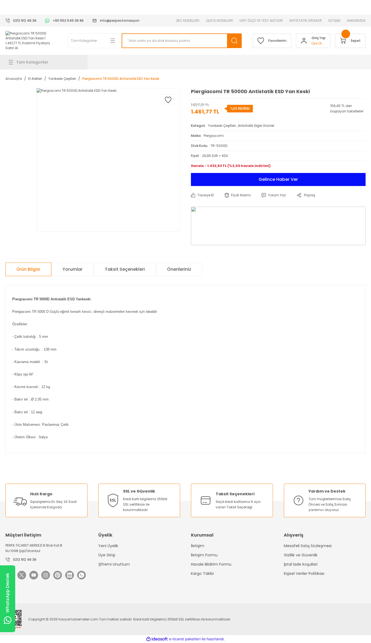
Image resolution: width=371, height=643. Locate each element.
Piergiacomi (214, 135)
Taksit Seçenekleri (125, 269)
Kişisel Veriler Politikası (304, 573)
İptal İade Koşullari (300, 564)
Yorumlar (72, 269)
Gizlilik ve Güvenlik (300, 555)
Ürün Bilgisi (28, 269)
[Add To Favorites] (168, 99)
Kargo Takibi (202, 573)
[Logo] (30, 41)
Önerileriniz (179, 269)
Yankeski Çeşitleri (222, 125)
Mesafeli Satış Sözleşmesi (308, 546)
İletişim (197, 546)
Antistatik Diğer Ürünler (256, 125)
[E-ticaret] (185, 639)
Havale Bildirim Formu (211, 564)
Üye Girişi (106, 555)
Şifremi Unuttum (114, 564)
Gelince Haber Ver (278, 179)
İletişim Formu (204, 555)
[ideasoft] (157, 639)
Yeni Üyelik (108, 546)
